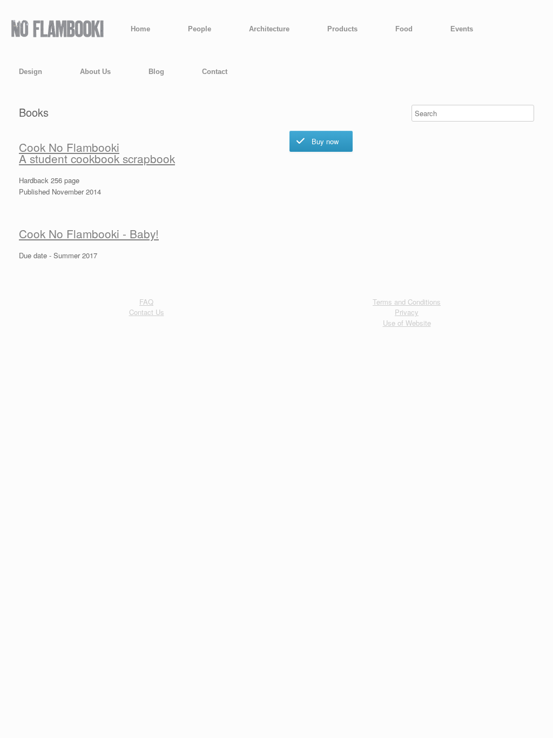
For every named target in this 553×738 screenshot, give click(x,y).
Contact (214, 72)
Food (404, 29)
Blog (156, 72)
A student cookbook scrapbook (97, 158)
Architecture (269, 29)
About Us (95, 72)
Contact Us (146, 312)
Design (30, 72)
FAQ (146, 302)
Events (461, 29)
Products (342, 29)
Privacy (407, 312)
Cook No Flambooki (69, 147)
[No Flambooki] (57, 29)
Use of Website (407, 323)
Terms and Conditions (407, 302)
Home (140, 29)
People (199, 29)
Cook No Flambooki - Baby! (89, 233)
